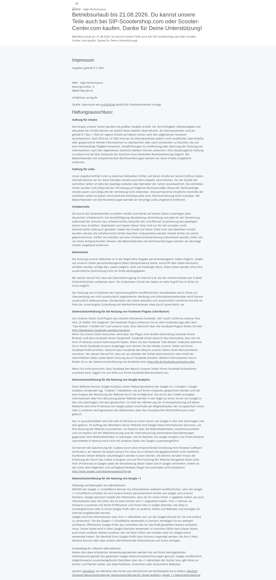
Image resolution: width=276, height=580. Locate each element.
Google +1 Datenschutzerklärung (181, 575)
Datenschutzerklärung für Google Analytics (136, 575)
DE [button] (77, 3)
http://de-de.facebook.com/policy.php (171, 362)
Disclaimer (89, 571)
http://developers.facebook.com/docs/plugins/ (101, 330)
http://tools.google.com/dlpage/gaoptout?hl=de (101, 471)
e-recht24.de (107, 104)
